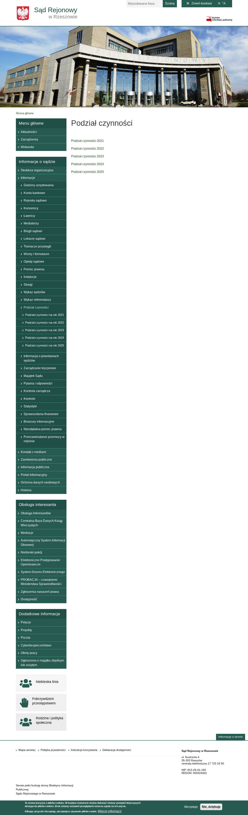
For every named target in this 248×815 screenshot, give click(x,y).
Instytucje (30, 276)
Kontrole (29, 398)
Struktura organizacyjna (37, 170)
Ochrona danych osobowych (40, 482)
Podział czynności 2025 (87, 171)
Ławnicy (29, 215)
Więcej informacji (109, 811)
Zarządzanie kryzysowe (40, 368)
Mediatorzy (31, 223)
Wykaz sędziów (34, 292)
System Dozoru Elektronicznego (43, 572)
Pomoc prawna (34, 269)
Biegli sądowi (33, 231)
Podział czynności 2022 (87, 148)
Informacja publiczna (35, 467)
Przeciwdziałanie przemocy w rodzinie (44, 439)
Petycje (26, 622)
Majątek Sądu (33, 375)
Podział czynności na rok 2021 (44, 314)
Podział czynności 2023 (87, 156)
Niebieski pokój (31, 552)
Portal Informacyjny (34, 474)
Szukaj (170, 3)
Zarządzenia (29, 139)
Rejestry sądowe (35, 200)
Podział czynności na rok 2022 (44, 322)
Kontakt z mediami (33, 452)
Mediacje (27, 532)
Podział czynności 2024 (87, 164)
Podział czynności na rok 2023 (44, 330)
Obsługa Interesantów (36, 513)
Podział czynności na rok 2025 (44, 345)
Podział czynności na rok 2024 (44, 337)
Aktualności (29, 132)
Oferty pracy (29, 653)
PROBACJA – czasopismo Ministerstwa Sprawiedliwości (41, 582)
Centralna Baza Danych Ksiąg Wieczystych (41, 523)
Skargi (28, 284)
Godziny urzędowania (39, 185)
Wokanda (27, 147)
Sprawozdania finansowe (41, 414)
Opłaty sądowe (34, 261)
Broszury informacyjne (39, 421)
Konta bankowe (34, 193)
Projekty (26, 630)
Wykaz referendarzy (37, 299)
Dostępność (29, 599)
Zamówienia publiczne (36, 459)
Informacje (28, 177)
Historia (26, 490)
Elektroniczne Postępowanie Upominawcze (40, 562)
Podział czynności (36, 307)
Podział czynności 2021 (87, 140)
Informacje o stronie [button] (230, 736)
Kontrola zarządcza (37, 391)
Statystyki (30, 406)
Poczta (25, 637)
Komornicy (31, 208)
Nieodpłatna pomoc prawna (43, 429)
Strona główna (25, 113)
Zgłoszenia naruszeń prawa (40, 591)
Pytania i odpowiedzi (38, 383)
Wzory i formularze (36, 254)
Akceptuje (191, 806)
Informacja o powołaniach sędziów (41, 358)
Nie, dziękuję (211, 806)
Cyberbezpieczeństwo (36, 645)
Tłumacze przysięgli (37, 246)
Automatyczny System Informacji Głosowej (43, 542)
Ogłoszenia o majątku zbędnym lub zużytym (42, 662)
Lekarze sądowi (34, 238)
